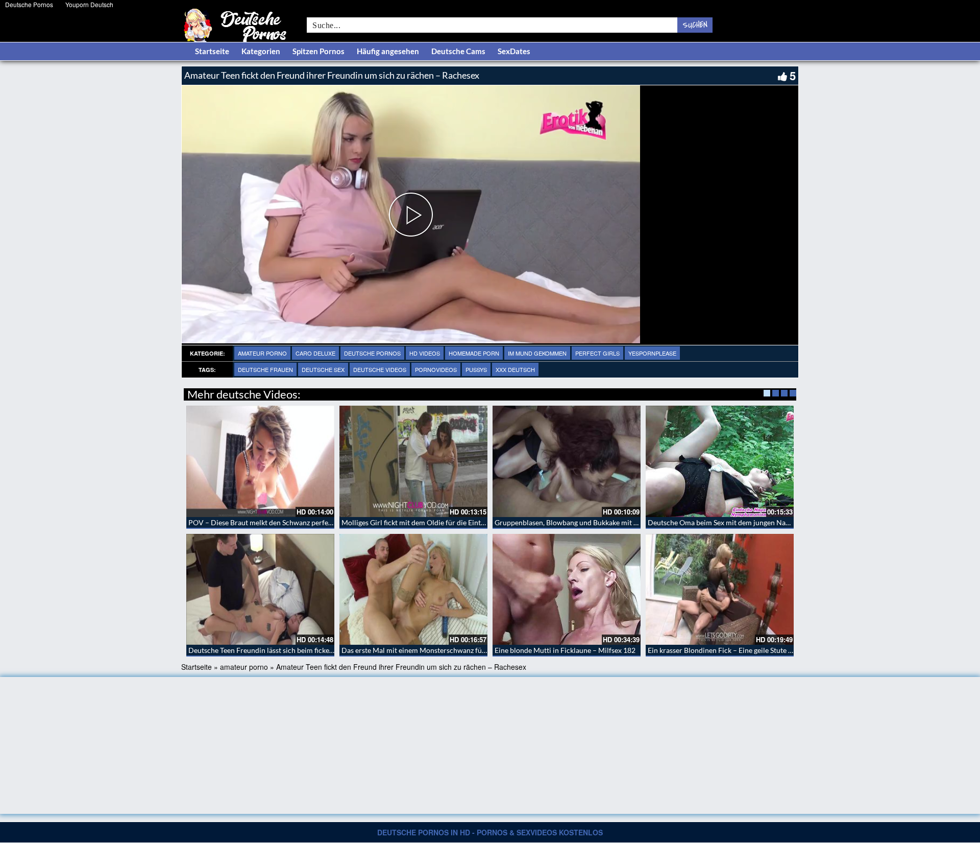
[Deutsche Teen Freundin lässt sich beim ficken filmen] (260, 589)
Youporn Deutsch (89, 4)
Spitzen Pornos (318, 51)
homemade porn (474, 353)
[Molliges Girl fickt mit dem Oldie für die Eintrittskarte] (413, 461)
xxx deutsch (515, 369)
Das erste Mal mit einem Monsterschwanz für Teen (421, 650)
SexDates (514, 51)
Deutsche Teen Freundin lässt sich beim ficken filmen (271, 650)
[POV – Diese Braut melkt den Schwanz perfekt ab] (260, 461)
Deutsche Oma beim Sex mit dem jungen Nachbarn (728, 522)
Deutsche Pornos (29, 4)
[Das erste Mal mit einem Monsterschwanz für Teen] (413, 589)
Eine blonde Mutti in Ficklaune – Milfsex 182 (565, 650)
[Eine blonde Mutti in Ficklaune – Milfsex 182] (567, 589)
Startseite (212, 51)
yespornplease (652, 353)
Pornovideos (436, 369)
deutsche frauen (265, 369)
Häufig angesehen (388, 51)
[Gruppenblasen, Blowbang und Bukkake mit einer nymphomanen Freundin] (567, 461)
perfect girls (597, 353)
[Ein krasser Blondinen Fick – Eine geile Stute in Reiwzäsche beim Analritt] (720, 589)
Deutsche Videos (379, 369)
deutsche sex (323, 369)
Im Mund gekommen (537, 353)
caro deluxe (315, 353)
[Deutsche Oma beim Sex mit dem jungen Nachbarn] (720, 461)
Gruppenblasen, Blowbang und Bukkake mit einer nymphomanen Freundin (612, 522)
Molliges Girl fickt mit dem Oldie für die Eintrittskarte (425, 522)
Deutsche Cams (458, 51)
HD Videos (424, 353)
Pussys (476, 369)
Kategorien (260, 51)
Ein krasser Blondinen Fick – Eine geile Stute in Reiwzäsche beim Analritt (762, 650)
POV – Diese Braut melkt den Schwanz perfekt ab (266, 522)
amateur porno (262, 353)
